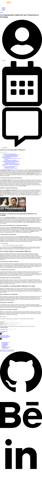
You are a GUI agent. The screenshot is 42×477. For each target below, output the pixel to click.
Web (1, 325)
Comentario (2, 321)
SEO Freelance (4, 343)
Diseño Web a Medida (6, 347)
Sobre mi (3, 7)
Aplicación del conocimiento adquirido (10, 168)
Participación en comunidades (9, 167)
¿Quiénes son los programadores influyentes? (9, 153)
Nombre (1, 322)
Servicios (3, 8)
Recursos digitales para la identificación (10, 166)
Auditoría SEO (4, 345)
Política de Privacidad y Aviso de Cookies (7, 350)
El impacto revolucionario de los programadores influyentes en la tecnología (10, 157)
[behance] (21, 434)
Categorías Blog (5, 348)
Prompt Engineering (5, 342)
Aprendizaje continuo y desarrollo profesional (11, 163)
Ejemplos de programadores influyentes (10, 155)
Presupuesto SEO (5, 344)
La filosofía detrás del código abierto (10, 160)
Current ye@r (2, 329)
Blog (3, 10)
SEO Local (4, 346)
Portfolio (3, 9)
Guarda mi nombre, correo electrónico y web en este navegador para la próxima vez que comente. (18, 326)
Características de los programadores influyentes (12, 154)
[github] (21, 392)
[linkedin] (21, 476)
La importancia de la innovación (9, 162)
